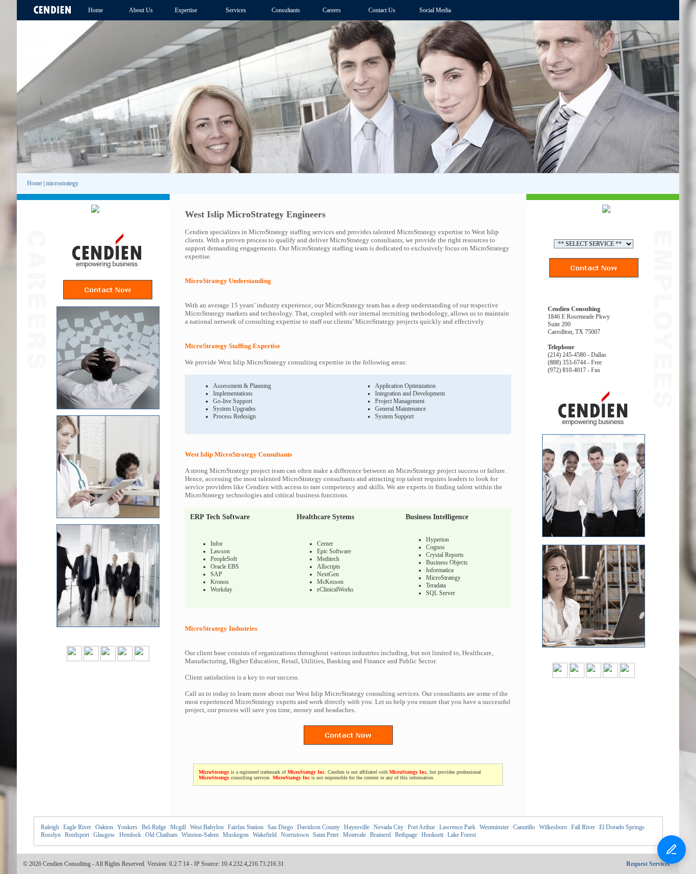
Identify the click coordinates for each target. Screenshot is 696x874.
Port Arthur (421, 827)
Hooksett (432, 834)
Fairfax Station (245, 827)
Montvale (354, 834)
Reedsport (77, 834)
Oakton (104, 827)
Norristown (295, 834)
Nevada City (388, 827)
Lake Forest (461, 834)
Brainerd (380, 834)
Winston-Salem (200, 834)
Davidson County (318, 827)
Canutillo (524, 827)
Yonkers (127, 827)
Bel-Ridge (154, 827)
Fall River (583, 827)
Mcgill (178, 827)
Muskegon (236, 834)
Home (34, 183)
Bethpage (406, 834)
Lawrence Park (457, 827)
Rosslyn (51, 834)
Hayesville (356, 827)
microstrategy (62, 183)
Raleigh (50, 827)
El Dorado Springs (622, 827)
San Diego (280, 827)
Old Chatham (161, 834)
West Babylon (207, 827)
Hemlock (130, 834)
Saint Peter (326, 834)
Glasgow (104, 834)
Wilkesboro (553, 827)
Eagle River (77, 827)
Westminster (494, 827)
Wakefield (265, 834)
